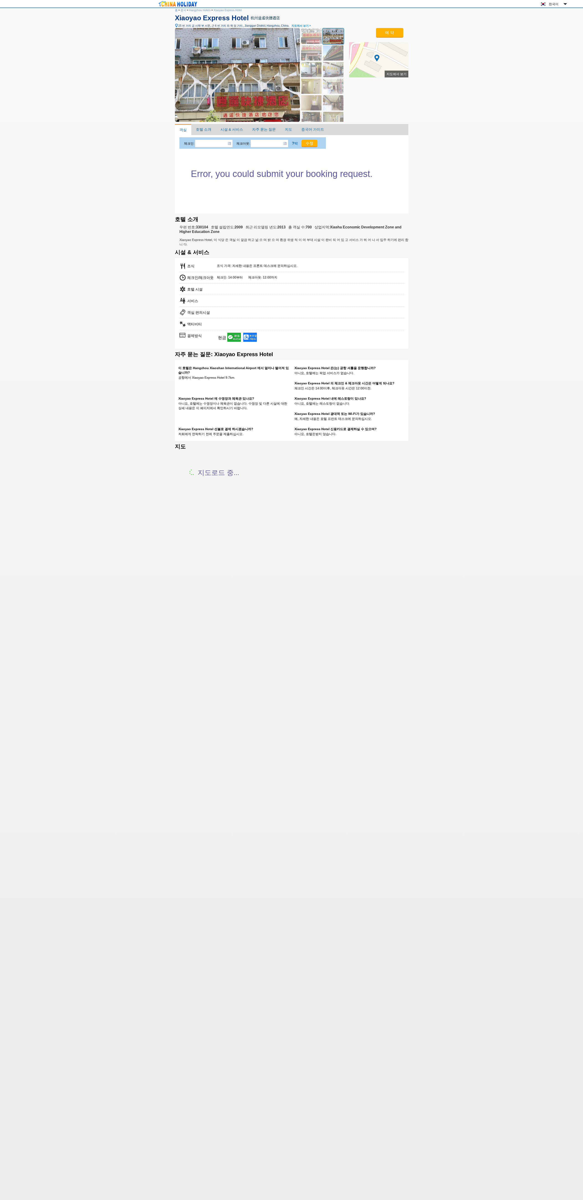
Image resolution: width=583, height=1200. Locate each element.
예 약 (389, 33)
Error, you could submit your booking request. (282, 174)
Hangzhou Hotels (200, 10)
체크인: (189, 143)
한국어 (553, 4)
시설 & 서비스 (231, 129)
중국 (183, 10)
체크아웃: (243, 143)
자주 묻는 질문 (264, 129)
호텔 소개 (203, 129)
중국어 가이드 (312, 129)
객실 (183, 130)
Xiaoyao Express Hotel (228, 10)
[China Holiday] (177, 6)
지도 (288, 129)
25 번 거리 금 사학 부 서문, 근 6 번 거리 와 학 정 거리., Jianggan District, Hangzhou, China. (244, 25)
